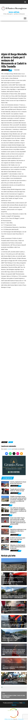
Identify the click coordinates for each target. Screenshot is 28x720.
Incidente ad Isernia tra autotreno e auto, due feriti (18, 538)
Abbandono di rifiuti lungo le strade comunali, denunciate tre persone (17, 546)
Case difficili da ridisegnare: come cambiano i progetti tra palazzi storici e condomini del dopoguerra (18, 510)
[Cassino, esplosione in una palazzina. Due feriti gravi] (5, 484)
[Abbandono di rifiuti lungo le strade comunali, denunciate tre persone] (5, 547)
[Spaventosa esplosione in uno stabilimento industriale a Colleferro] (5, 531)
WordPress (16, 703)
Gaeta (11, 442)
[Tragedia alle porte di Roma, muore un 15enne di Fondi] (5, 491)
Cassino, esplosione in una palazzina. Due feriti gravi (18, 482)
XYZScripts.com (20, 719)
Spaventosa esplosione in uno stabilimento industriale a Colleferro (18, 531)
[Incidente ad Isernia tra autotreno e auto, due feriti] (5, 540)
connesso (9, 449)
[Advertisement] (14, 35)
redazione (17, 70)
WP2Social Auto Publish (9, 719)
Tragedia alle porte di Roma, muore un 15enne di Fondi (17, 490)
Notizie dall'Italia (14, 12)
